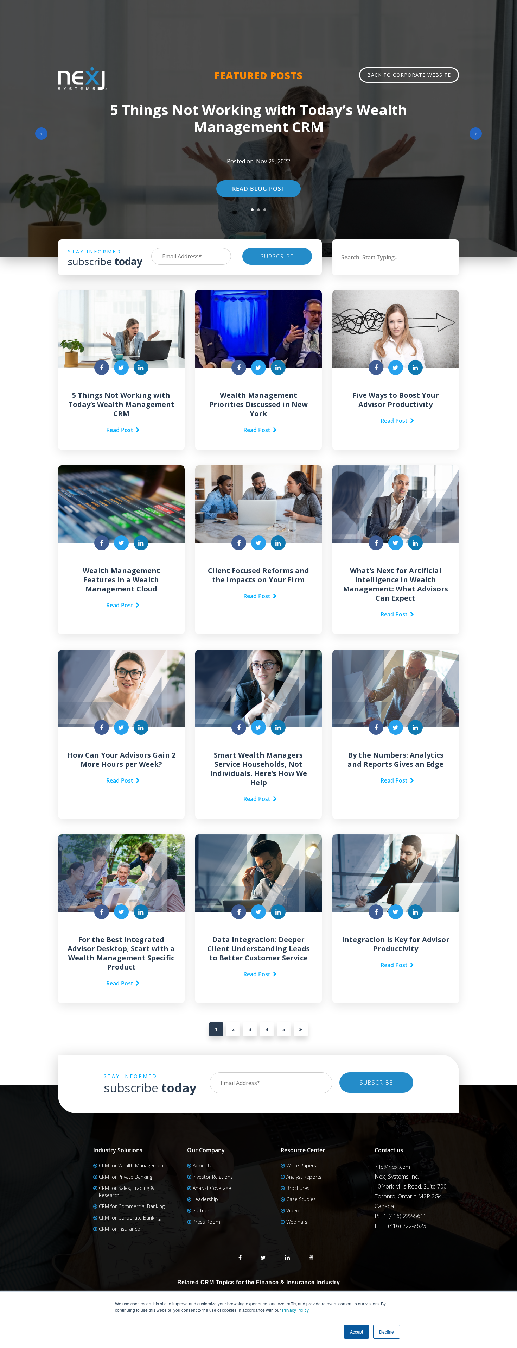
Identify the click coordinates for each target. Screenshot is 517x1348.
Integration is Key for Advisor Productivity (395, 944)
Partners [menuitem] (202, 1210)
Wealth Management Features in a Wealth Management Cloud (121, 580)
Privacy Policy (295, 1310)
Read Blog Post (258, 189)
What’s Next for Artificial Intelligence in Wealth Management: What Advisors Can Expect (395, 584)
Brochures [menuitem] (297, 1188)
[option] (258, 128)
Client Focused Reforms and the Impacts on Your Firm (258, 575)
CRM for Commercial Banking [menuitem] (132, 1206)
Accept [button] (356, 1332)
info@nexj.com (392, 1166)
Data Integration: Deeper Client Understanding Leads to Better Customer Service (258, 949)
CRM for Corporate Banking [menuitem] (130, 1217)
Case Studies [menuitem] (301, 1199)
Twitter (263, 1257)
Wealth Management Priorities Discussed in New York (258, 404)
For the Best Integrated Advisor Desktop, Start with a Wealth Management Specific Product (121, 953)
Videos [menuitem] (294, 1210)
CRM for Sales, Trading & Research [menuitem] (126, 1191)
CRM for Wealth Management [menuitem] (132, 1165)
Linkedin (287, 1257)
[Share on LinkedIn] (141, 367)
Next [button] (476, 133)
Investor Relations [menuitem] (213, 1176)
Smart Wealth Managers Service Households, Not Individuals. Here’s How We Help (258, 768)
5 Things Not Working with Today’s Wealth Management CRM (258, 118)
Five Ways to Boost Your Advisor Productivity (395, 399)
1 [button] (252, 209)
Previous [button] (41, 133)
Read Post (121, 430)
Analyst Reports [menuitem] (303, 1176)
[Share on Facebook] (101, 367)
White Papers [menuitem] (301, 1165)
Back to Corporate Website (409, 74)
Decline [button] (386, 1332)
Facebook (240, 1257)
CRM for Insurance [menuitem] (119, 1228)
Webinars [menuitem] (296, 1221)
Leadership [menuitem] (205, 1199)
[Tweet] (121, 367)
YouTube (311, 1257)
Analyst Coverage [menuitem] (212, 1188)
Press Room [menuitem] (206, 1221)
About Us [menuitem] (203, 1165)
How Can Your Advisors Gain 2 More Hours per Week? (121, 759)
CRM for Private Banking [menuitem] (125, 1176)
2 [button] (258, 209)
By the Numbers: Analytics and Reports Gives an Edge (395, 759)
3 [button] (264, 209)
